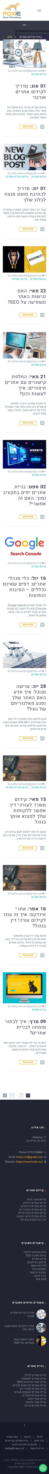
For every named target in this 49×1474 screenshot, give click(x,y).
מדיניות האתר (38, 1266)
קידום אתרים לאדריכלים (32, 1213)
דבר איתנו (39, 1441)
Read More (28, 126)
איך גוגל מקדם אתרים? (33, 1220)
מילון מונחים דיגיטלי (34, 1252)
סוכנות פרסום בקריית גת (24, 1444)
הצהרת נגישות (38, 1272)
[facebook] (24, 1425)
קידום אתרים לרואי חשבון (31, 1216)
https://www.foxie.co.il (29, 1162)
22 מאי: (27, 296)
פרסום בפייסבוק (36, 1262)
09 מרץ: (25, 1027)
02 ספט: (24, 495)
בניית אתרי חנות (37, 1399)
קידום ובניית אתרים (17, 177)
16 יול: (24, 587)
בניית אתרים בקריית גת (16, 1441)
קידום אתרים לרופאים (33, 1206)
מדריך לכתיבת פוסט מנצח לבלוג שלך (19, 1327)
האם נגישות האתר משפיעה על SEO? (23, 1341)
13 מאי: (27, 810)
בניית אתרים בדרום (35, 1406)
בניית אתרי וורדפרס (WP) (31, 1382)
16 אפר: (24, 917)
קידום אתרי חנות (36, 1199)
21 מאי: (25, 385)
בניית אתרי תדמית (36, 1402)
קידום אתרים (38, 74)
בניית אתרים (39, 475)
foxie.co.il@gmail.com (29, 1157)
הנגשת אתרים (38, 279)
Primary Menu (39, 11)
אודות (40, 1437)
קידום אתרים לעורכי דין (32, 1210)
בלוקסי (27, 1437)
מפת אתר (40, 1279)
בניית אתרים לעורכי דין (33, 1389)
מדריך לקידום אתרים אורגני (22, 1314)
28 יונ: (28, 698)
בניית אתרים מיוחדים (34, 1395)
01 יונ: (25, 194)
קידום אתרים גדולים (34, 1203)
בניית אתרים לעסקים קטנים (30, 1392)
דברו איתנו (40, 1276)
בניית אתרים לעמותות (34, 1379)
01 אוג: (30, 92)
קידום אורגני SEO (36, 1256)
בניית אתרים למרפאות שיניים (29, 1385)
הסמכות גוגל (39, 1269)
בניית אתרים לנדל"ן (35, 1375)
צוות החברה (12, 1437)
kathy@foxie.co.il (14, 1448)
